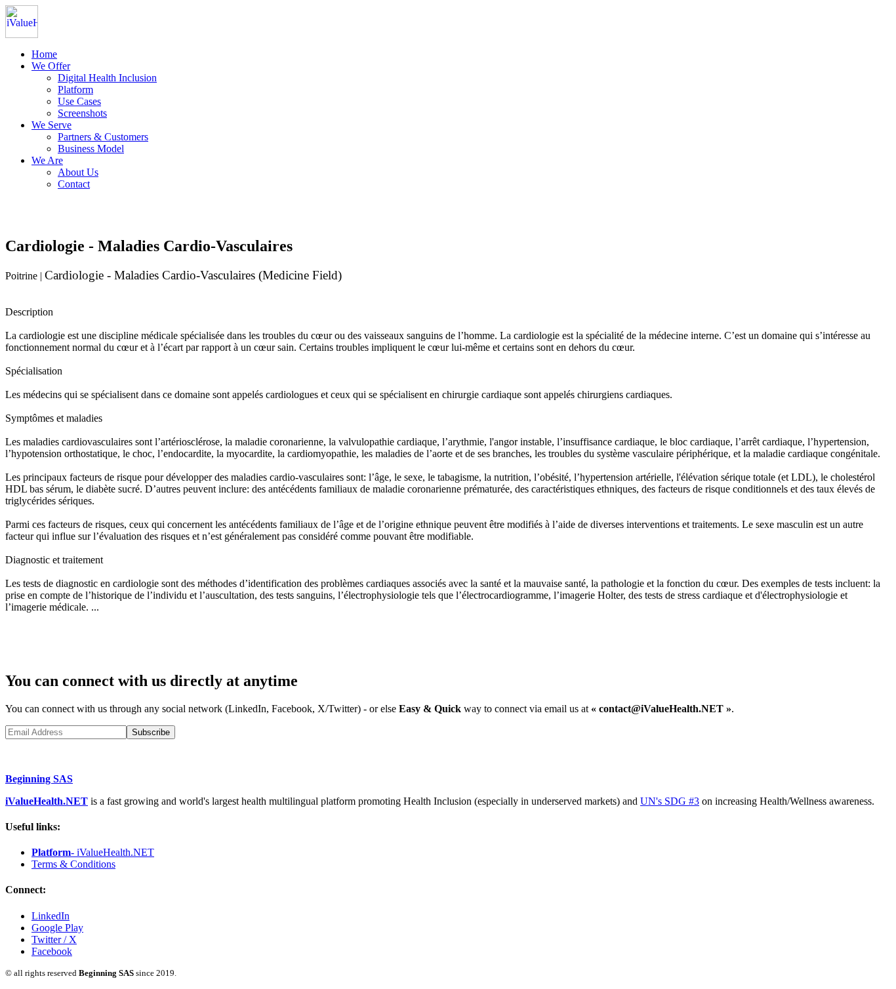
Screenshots (82, 113)
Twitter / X (54, 939)
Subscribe (151, 732)
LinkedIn (50, 915)
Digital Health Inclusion (107, 77)
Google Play (57, 927)
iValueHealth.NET (46, 801)
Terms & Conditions (73, 864)
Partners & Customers (103, 136)
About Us (78, 172)
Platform (75, 89)
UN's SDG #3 (669, 801)
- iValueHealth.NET (92, 852)
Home (44, 54)
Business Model (91, 148)
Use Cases (79, 101)
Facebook (51, 951)
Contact (74, 184)
